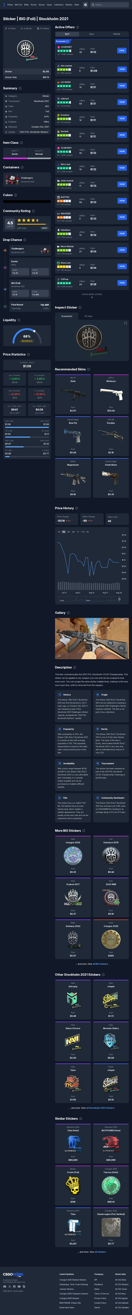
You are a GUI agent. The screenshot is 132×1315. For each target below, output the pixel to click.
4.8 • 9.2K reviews (64, 286)
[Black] (27, 201)
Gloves (42, 5)
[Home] (5, 5)
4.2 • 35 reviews (64, 122)
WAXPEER (66, 213)
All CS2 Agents (121, 1298)
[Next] (125, 638)
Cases (49, 5)
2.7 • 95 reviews (64, 204)
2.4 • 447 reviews (64, 221)
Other (76, 5)
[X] (10, 1286)
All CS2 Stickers (122, 1284)
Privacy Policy (100, 1298)
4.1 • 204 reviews (64, 188)
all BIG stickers (100, 964)
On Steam (44, 28)
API (95, 1280)
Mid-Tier (18, 5)
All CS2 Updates (122, 1307)
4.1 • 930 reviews (64, 73)
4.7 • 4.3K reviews (64, 171)
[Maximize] (125, 323)
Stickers (68, 5)
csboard (65, 98)
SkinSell (64, 131)
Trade (116, 34)
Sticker (45, 96)
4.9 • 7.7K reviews (64, 89)
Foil (47, 111)
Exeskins (65, 115)
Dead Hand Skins (67, 1307)
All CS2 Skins (120, 1280)
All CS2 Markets (122, 1303)
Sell (92, 34)
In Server (28, 28)
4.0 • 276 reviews (64, 237)
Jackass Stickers (67, 1289)
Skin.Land (65, 164)
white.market (67, 180)
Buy (67, 34)
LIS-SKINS (66, 82)
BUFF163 (65, 197)
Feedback (98, 1284)
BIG (47, 106)
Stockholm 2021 (41, 101)
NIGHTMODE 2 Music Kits (70, 1303)
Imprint (97, 1307)
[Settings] (85, 4)
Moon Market (67, 246)
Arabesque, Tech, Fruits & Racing (74, 1284)
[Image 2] (94, 656)
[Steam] (25, 1286)
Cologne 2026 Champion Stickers (74, 1294)
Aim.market (66, 65)
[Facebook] (15, 1286)
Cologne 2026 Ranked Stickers (73, 1280)
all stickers (100, 1252)
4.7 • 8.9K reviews (65, 54)
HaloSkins (65, 230)
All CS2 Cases (121, 1289)
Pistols (10, 5)
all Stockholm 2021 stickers (100, 1108)
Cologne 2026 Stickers (69, 1298)
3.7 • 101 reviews (64, 270)
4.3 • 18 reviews (63, 106)
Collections (58, 5)
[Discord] (5, 1286)
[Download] (59, 655)
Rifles (26, 5)
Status (97, 1289)
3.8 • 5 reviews (63, 139)
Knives (34, 5)
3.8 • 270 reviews (64, 254)
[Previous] (59, 638)
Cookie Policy (100, 1303)
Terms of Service (101, 1294)
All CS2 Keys (120, 1294)
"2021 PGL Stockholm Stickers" (34, 132)
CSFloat (64, 279)
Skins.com (66, 263)
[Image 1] (90, 656)
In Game (12, 28)
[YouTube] (20, 1286)
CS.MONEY (66, 47)
